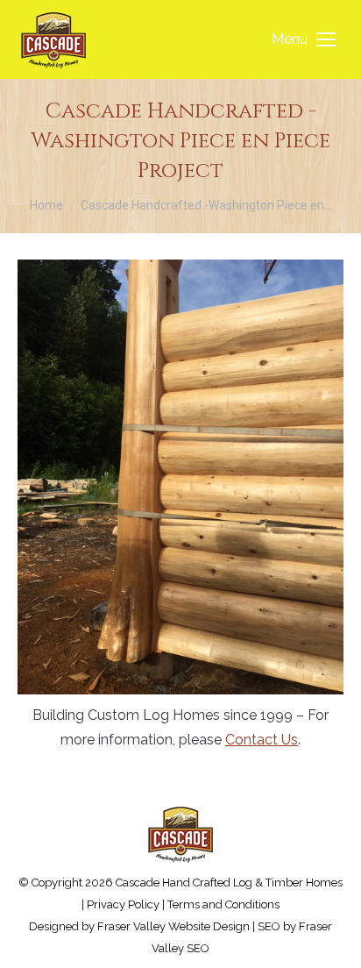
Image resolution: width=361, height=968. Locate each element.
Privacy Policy (123, 904)
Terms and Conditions (223, 904)
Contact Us (261, 739)
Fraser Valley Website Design (173, 926)
